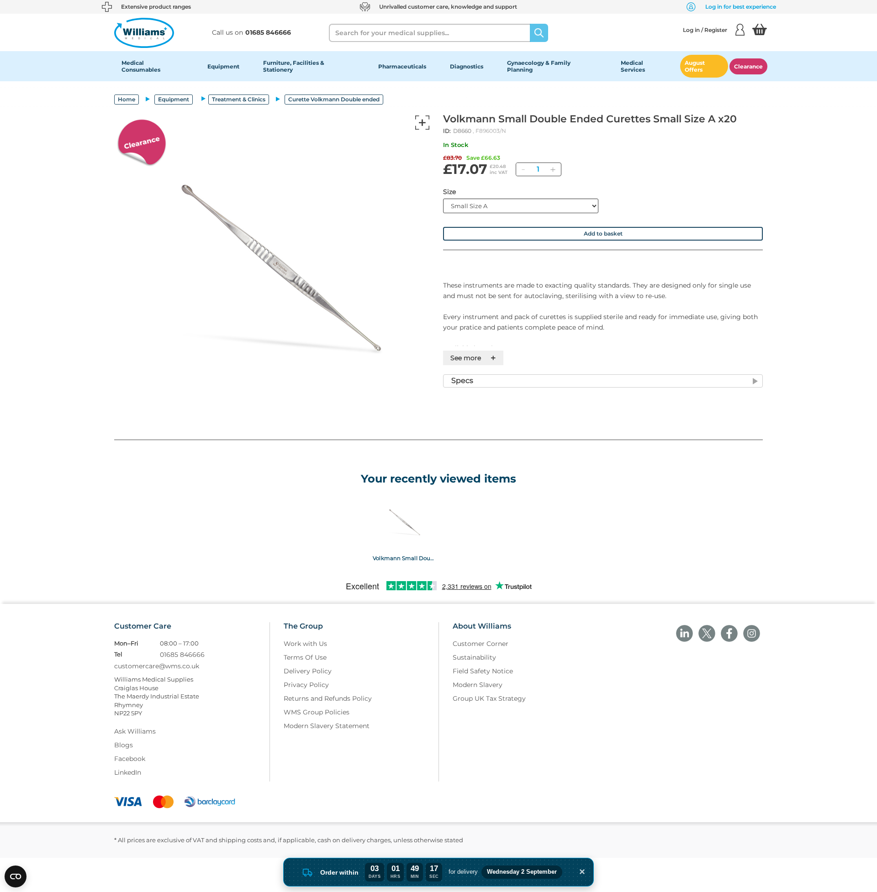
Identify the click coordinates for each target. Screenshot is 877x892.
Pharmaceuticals (402, 66)
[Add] (553, 169)
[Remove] (523, 169)
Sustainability (474, 657)
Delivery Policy (308, 671)
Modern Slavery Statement (327, 726)
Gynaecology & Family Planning (539, 66)
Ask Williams (135, 731)
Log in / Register (705, 29)
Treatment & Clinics (238, 99)
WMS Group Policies (316, 712)
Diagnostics (466, 66)
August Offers (695, 66)
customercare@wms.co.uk (156, 666)
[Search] (539, 33)
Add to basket (603, 233)
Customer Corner (480, 644)
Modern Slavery (477, 685)
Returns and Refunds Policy (328, 698)
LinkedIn (127, 772)
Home (126, 99)
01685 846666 (182, 655)
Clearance (748, 66)
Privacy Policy (306, 685)
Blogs (123, 745)
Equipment (223, 66)
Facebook (129, 759)
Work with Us (305, 644)
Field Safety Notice (483, 671)
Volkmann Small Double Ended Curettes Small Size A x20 (403, 558)
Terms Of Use (305, 657)
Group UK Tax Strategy (489, 698)
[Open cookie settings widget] (15, 876)
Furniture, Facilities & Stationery (293, 66)
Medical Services (633, 66)
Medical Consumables (141, 66)
